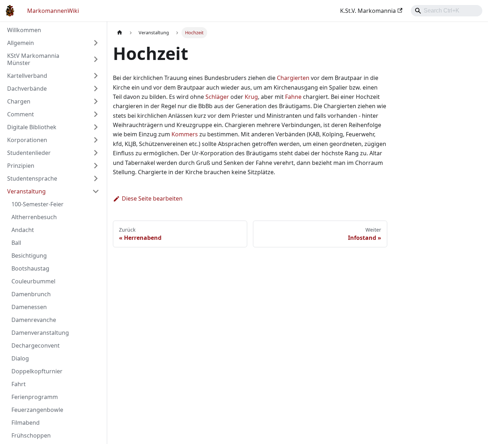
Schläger (217, 97)
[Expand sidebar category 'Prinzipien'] (96, 165)
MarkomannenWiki (53, 11)
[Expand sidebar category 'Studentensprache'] (96, 178)
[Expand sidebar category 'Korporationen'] (96, 140)
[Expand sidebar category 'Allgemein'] (96, 43)
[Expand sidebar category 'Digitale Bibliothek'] (96, 127)
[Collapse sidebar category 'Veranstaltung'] (96, 191)
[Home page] (119, 32)
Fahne (293, 97)
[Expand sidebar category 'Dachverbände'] (96, 88)
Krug (251, 97)
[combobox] (446, 10)
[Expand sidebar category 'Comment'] (96, 114)
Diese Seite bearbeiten (152, 198)
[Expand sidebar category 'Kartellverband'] (96, 75)
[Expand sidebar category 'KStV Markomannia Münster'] (96, 59)
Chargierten (293, 78)
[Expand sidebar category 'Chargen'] (96, 101)
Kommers (184, 134)
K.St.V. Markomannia (368, 11)
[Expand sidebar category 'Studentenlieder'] (96, 152)
